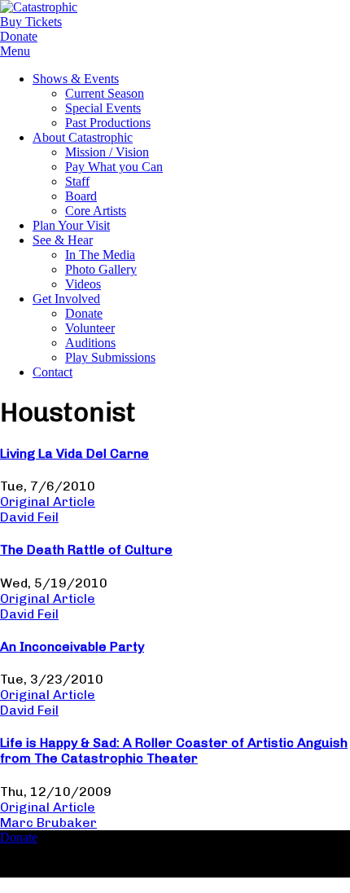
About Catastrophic (83, 137)
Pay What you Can (114, 167)
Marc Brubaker (48, 822)
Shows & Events (76, 79)
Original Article (47, 501)
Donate (84, 313)
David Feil (29, 517)
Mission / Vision (107, 152)
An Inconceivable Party (72, 646)
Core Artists (95, 211)
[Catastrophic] (38, 7)
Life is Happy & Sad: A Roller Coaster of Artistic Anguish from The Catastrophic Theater (174, 750)
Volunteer (90, 328)
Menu (15, 51)
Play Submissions (110, 357)
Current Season (104, 93)
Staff (77, 181)
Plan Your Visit (71, 225)
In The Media (100, 255)
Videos (83, 284)
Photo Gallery (101, 269)
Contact (52, 372)
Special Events (103, 108)
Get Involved (66, 299)
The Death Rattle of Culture (86, 549)
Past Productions (108, 123)
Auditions (90, 343)
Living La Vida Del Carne (74, 453)
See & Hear (63, 240)
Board (81, 196)
